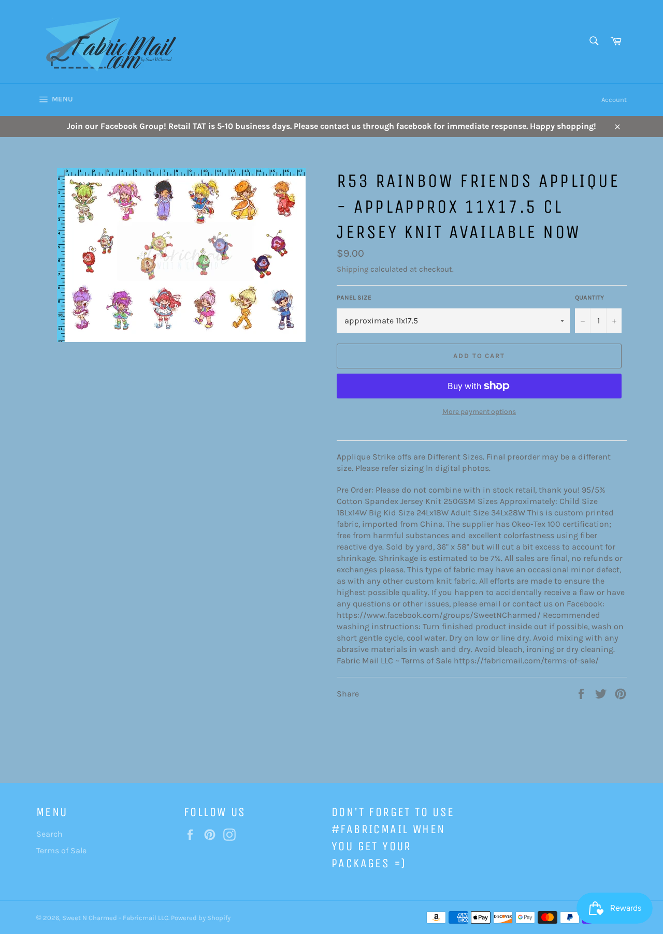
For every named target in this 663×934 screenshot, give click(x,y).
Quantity (589, 297)
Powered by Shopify (200, 918)
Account (614, 99)
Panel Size (354, 297)
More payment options (479, 411)
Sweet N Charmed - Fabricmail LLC (115, 918)
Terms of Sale (61, 850)
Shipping (352, 269)
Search (49, 834)
